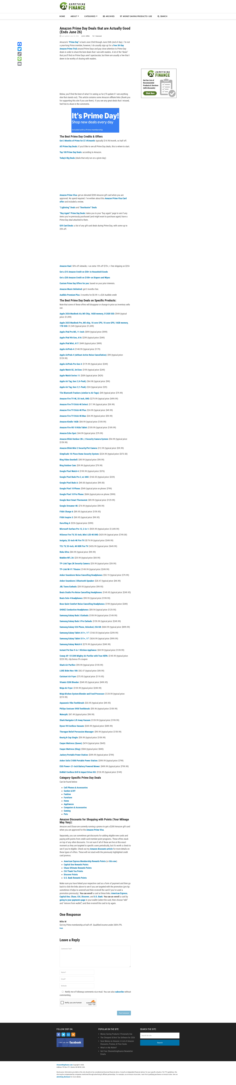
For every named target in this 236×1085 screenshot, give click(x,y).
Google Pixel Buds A (69, 482)
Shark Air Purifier (67, 665)
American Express (119, 893)
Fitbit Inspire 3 (66, 517)
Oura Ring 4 (65, 523)
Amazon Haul (65, 266)
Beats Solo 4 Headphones (71, 598)
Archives (109, 16)
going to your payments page (72, 900)
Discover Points (71, 874)
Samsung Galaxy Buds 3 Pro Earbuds (76, 621)
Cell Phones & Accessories (76, 787)
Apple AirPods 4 (67, 349)
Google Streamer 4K (69, 505)
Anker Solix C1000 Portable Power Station (78, 760)
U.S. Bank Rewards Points (75, 878)
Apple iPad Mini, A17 (69, 343)
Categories (89, 16)
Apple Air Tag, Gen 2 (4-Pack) (73, 381)
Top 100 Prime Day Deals (70, 152)
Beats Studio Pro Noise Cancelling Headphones (81, 592)
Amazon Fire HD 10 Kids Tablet (73, 427)
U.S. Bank (98, 896)
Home (62, 16)
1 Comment (98, 36)
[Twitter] (63, 1035)
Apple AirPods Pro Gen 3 (71, 364)
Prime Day (73, 42)
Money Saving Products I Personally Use (116, 1034)
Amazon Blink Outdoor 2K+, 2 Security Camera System (84, 439)
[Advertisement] (134, 6)
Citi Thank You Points (73, 871)
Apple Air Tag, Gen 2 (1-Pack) (73, 387)
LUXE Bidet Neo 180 (68, 670)
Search (163, 16)
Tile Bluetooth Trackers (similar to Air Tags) (79, 393)
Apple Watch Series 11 (70, 375)
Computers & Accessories (75, 807)
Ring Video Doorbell (68, 459)
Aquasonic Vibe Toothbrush (72, 703)
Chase (73, 896)
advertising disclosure (63, 1077)
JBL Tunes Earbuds (68, 586)
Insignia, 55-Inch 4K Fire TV (72, 540)
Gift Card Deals (66, 225)
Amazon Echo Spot (68, 433)
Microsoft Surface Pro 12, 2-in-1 (74, 529)
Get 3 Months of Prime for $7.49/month (77, 140)
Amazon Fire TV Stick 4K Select (74, 404)
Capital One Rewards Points (76, 864)
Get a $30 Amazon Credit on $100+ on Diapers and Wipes (85, 277)
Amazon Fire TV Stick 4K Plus (73, 410)
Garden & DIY (69, 791)
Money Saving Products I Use (137, 16)
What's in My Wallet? (108, 1047)
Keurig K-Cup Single (69, 737)
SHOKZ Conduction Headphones (74, 609)
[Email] (68, 1035)
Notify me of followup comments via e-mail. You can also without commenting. (95, 993)
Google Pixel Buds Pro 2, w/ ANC (74, 477)
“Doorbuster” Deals (88, 207)
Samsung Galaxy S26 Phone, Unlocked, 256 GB (80, 627)
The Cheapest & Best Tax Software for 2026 (117, 1037)
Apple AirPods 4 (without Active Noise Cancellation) (83, 355)
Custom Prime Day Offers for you (74, 283)
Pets (66, 814)
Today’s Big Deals (67, 158)
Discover (85, 896)
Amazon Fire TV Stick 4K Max (73, 416)
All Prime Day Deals (68, 146)
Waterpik (64, 714)
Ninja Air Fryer (66, 688)
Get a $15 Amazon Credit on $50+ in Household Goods (84, 271)
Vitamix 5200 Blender (69, 682)
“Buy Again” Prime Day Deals (72, 213)
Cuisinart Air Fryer (68, 676)
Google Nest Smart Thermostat (73, 500)
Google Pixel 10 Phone (70, 488)
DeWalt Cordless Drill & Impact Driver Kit (78, 772)
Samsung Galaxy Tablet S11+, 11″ (74, 638)
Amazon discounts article (101, 849)
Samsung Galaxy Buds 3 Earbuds (74, 615)
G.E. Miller (86, 36)
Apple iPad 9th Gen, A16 (70, 337)
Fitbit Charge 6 (66, 511)
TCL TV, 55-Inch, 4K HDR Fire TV (74, 546)
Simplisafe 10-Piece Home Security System (79, 454)
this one (112, 861)
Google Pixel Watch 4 (69, 471)
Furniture (68, 797)
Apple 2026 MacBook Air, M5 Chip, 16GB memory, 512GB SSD (87, 313)
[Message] (19, 58)
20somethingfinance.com (65, 1065)
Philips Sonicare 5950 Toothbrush (75, 708)
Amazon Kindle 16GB (69, 421)
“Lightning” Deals (67, 207)
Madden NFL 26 (67, 557)
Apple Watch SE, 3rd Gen (71, 369)
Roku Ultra (64, 552)
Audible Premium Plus (70, 295)
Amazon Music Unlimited (71, 289)
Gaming (67, 810)
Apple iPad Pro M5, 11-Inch (72, 332)
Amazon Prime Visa (68, 195)
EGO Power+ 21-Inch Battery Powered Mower (80, 766)
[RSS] (73, 1035)
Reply (61, 928)
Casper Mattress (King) (70, 749)
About (74, 16)
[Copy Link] (19, 53)
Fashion (67, 794)
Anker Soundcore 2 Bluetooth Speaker (77, 581)
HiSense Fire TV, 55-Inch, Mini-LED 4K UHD (79, 534)
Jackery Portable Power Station (74, 754)
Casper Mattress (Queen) (71, 743)
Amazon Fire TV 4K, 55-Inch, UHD (74, 398)
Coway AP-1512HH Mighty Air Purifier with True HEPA (84, 656)
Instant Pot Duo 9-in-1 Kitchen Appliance (78, 650)
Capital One (65, 896)
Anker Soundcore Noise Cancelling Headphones (81, 575)
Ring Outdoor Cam (68, 465)
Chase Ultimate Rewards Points (78, 868)
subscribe (119, 991)
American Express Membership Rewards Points (85, 861)
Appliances (69, 804)
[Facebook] (58, 1035)
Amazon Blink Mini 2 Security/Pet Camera (78, 448)
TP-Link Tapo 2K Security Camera (74, 563)
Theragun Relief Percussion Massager (77, 731)
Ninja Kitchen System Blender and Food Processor (82, 693)
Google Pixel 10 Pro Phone (71, 494)
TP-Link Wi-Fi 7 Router (70, 569)
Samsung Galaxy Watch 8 (71, 644)
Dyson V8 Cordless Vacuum (72, 726)
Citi (79, 896)
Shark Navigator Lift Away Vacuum (75, 720)
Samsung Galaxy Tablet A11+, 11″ (74, 632)
